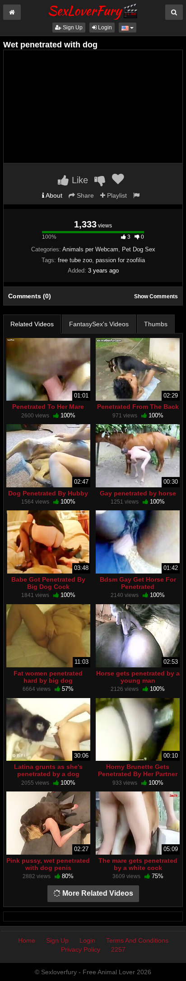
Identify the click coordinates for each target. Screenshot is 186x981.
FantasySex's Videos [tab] (99, 324)
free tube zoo (75, 260)
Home (26, 940)
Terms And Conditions (137, 940)
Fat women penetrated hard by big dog (48, 677)
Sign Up (72, 27)
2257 (118, 949)
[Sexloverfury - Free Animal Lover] (93, 10)
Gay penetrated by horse (138, 493)
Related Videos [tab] (32, 324)
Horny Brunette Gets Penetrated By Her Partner (137, 770)
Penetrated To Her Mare (48, 406)
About (53, 195)
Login (104, 27)
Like (78, 180)
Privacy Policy (80, 949)
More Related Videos (96, 893)
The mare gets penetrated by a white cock (137, 864)
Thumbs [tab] (155, 324)
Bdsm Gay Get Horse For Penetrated (138, 583)
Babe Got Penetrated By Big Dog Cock (48, 583)
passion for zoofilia (120, 260)
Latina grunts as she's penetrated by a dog (48, 770)
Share (84, 195)
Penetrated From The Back (138, 406)
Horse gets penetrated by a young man (138, 677)
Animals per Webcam (90, 249)
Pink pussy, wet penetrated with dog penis (48, 864)
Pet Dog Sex (138, 249)
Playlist (116, 195)
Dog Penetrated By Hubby (48, 493)
